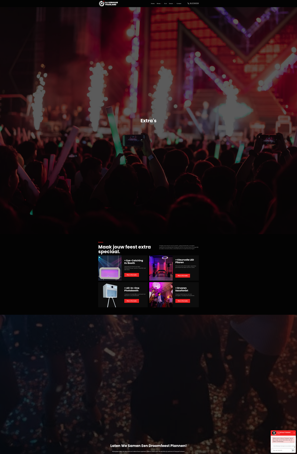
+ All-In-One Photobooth (131, 289)
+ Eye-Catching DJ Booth (133, 262)
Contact (179, 3)
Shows (158, 3)
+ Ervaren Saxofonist (181, 289)
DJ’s (165, 3)
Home (152, 3)
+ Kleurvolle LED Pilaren (184, 261)
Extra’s (171, 3)
